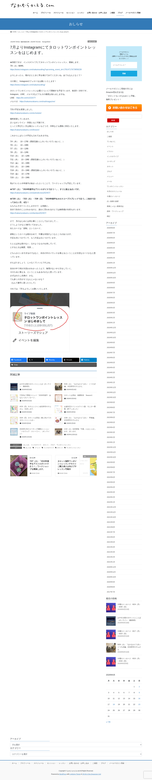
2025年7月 (111, 293)
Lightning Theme (75, 774)
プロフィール (25, 763)
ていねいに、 (112, 141)
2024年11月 (111, 332)
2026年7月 (111, 233)
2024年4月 (111, 367)
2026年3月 (111, 253)
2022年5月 (111, 482)
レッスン (62, 763)
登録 (124, 73)
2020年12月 (111, 567)
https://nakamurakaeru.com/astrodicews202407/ (30, 193)
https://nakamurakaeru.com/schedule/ (25, 113)
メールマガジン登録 (116, 763)
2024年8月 (111, 347)
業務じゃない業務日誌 (115, 206)
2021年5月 (111, 542)
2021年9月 (111, 522)
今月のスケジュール (114, 191)
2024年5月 (111, 362)
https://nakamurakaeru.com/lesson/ (24, 130)
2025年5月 (111, 303)
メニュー (110, 176)
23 (139, 704)
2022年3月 (111, 492)
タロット (46, 445)
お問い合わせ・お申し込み (79, 763)
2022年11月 (111, 452)
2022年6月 (111, 477)
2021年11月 (111, 512)
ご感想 (109, 136)
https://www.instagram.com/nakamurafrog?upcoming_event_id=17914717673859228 (46, 69)
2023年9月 (111, 402)
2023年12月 (111, 387)
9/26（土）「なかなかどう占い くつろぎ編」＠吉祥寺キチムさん (130, 647)
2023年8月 (111, 407)
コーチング (111, 161)
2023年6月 (111, 417)
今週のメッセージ (113, 196)
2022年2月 (111, 497)
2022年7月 (111, 472)
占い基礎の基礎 (113, 201)
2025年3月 (111, 313)
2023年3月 (111, 432)
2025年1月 (111, 323)
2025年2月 (111, 318)
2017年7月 (111, 592)
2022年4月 (111, 487)
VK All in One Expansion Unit (91, 774)
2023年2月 (111, 437)
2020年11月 (111, 572)
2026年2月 (111, 258)
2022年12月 (111, 447)
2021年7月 (111, 532)
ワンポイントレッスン (64, 445)
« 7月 (108, 722)
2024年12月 (111, 328)
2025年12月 (111, 268)
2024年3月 (111, 372)
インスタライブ (36, 445)
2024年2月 (111, 377)
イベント (37, 448)
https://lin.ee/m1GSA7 (25, 98)
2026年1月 (111, 263)
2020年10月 (111, 577)
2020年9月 (111, 582)
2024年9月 (111, 342)
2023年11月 (111, 392)
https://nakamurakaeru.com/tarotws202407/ (28, 213)
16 (139, 698)
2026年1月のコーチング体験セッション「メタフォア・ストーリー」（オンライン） (35, 431)
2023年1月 (111, 442)
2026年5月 (111, 243)
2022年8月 (111, 467)
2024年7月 (111, 353)
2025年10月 (111, 278)
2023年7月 (111, 412)
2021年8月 (111, 527)
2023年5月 (111, 422)
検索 (113, 120)
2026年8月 (111, 228)
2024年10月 (111, 337)
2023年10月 (111, 397)
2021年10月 (111, 517)
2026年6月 (111, 238)
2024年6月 (111, 357)
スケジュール (39, 763)
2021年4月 (111, 547)
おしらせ (92, 41)
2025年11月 (111, 273)
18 (114, 704)
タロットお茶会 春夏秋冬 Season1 (78, 395)
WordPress (62, 774)
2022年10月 (111, 457)
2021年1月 (111, 562)
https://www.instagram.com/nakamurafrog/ (27, 85)
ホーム (14, 763)
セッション (51, 763)
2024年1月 (111, 382)
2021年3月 (111, 552)
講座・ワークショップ (115, 211)
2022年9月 (111, 462)
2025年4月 (111, 308)
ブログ (52, 445)
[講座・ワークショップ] (88, 461)
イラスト (110, 151)
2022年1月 (111, 502)
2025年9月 (111, 283)
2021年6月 (111, 537)
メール (109, 181)
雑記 (108, 216)
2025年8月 (111, 288)
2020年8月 (111, 587)
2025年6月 (111, 298)
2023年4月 (111, 427)
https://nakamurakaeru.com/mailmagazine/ (37, 101)
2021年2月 (111, 557)
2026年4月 (111, 248)
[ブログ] (18, 464)
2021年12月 (111, 507)
